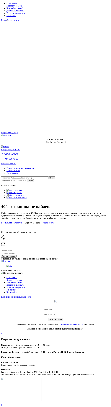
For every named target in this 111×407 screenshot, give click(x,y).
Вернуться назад (32, 223)
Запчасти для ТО (14, 192)
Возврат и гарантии (15, 13)
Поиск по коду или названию (20, 168)
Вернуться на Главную (11, 223)
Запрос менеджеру (9, 132)
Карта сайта (48, 223)
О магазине (11, 3)
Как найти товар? (14, 8)
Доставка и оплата (15, 11)
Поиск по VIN (13, 170)
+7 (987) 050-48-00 (9, 159)
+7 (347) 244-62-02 (9, 154)
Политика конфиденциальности (16, 297)
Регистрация (13, 20)
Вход (3, 20)
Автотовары (12, 173)
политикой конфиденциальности (71, 324)
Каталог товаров (14, 6)
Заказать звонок (8, 163)
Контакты (11, 15)
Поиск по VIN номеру (16, 197)
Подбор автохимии (15, 195)
